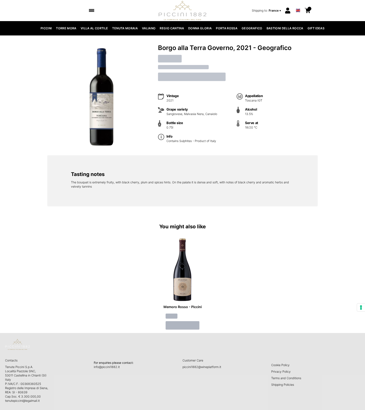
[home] (182, 10)
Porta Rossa (226, 28)
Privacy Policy (281, 371)
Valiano (148, 28)
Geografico (252, 28)
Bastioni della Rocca (285, 28)
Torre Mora (66, 28)
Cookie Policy (280, 365)
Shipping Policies (282, 384)
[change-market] (267, 10)
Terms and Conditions (286, 378)
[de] (298, 5)
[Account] (288, 11)
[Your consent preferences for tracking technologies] (361, 307)
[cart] (308, 11)
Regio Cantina (172, 28)
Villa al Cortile (94, 28)
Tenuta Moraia (125, 28)
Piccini (46, 28)
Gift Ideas (316, 28)
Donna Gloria (200, 28)
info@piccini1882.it (107, 367)
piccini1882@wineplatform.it (201, 367)
